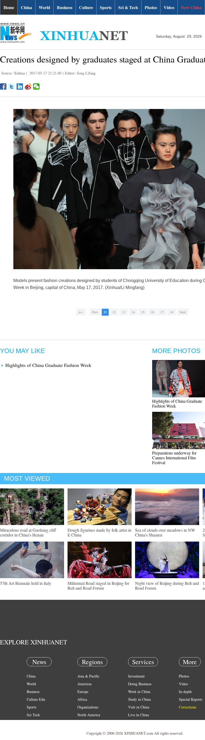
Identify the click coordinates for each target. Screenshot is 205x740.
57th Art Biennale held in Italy (25, 583)
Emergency (136, 722)
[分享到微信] (36, 86)
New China (191, 7)
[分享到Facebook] (3, 86)
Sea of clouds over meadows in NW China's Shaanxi (165, 532)
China (26, 7)
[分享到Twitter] (11, 86)
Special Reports (190, 699)
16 (152, 312)
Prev (95, 312)
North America (88, 714)
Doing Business (139, 683)
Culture (86, 7)
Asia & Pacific (88, 676)
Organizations (87, 707)
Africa (82, 699)
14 (133, 312)
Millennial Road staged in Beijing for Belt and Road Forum (98, 585)
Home (8, 7)
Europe (82, 691)
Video (169, 7)
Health (32, 722)
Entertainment (37, 730)
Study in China (139, 699)
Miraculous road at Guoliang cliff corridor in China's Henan (28, 532)
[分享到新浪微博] (28, 86)
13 (123, 312)
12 (114, 312)
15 (142, 312)
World (44, 7)
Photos (151, 7)
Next (183, 312)
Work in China (139, 691)
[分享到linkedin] (20, 86)
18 (171, 312)
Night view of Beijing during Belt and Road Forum (167, 585)
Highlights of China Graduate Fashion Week (48, 365)
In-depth (185, 691)
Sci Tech (33, 714)
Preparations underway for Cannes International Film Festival (174, 457)
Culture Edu (36, 699)
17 (162, 312)
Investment (136, 676)
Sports (106, 7)
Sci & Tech (128, 7)
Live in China (138, 714)
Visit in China (138, 707)
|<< (81, 312)
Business (64, 7)
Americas (84, 683)
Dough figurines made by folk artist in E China (99, 532)
